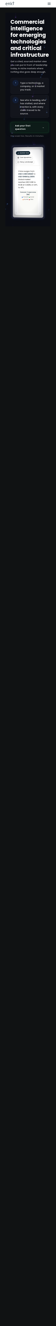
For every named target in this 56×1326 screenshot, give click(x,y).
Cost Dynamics (36, 140)
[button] (49, 3)
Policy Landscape (22, 145)
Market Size (20, 141)
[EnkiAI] (9, 3)
